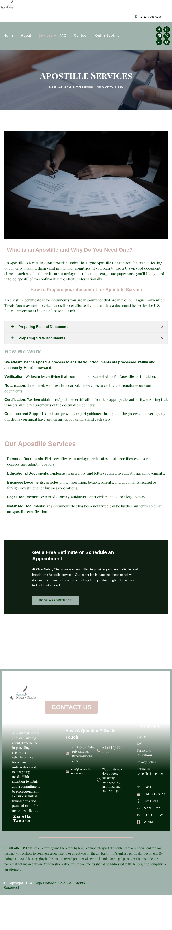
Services (45, 35)
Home (8, 35)
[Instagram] (166, 29)
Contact (81, 35)
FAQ (63, 35)
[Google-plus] (166, 42)
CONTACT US (72, 707)
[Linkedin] (159, 36)
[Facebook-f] (159, 29)
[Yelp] (159, 42)
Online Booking (107, 35)
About (26, 35)
